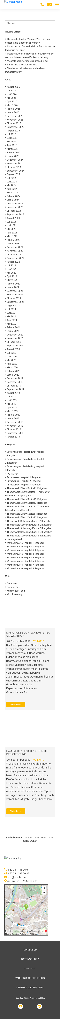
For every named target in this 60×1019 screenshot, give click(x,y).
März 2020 (12, 367)
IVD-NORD (12, 473)
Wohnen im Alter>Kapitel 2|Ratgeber (25, 546)
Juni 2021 (12, 312)
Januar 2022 (13, 287)
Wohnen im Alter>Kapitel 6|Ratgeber (25, 561)
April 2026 (12, 101)
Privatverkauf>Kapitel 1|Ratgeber (24, 477)
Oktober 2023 (14, 210)
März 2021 (12, 323)
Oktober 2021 (14, 298)
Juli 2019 (11, 396)
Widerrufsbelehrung (30, 978)
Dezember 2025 (15, 116)
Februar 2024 (13, 196)
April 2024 (12, 189)
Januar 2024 (13, 199)
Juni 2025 (12, 138)
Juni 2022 (12, 269)
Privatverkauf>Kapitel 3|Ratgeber (24, 484)
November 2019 (15, 382)
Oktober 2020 (14, 342)
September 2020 (15, 345)
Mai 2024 (11, 185)
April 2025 (12, 145)
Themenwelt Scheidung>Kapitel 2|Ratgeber (29, 524)
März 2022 (12, 280)
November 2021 (15, 294)
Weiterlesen (15, 704)
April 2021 (12, 320)
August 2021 (13, 305)
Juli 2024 (11, 178)
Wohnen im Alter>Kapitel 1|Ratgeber (25, 543)
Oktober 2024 (14, 167)
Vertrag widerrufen (30, 987)
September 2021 (15, 302)
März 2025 (12, 148)
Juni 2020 (12, 356)
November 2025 (15, 119)
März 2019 (12, 411)
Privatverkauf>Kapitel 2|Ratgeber (24, 481)
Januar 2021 (13, 331)
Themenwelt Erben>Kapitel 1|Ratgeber (27, 488)
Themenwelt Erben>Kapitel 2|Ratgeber (27, 499)
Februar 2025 (13, 152)
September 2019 (15, 389)
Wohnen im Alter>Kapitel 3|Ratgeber (25, 550)
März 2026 (12, 105)
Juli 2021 (11, 309)
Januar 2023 (13, 243)
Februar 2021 (13, 327)
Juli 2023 (11, 221)
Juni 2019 (12, 400)
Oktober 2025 (14, 123)
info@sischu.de (16, 877)
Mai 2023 (11, 229)
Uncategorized (14, 539)
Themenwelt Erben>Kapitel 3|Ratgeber (27, 502)
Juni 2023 (12, 225)
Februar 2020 (13, 371)
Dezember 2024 (15, 159)
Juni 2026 (12, 94)
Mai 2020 (11, 360)
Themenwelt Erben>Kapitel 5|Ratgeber (27, 517)
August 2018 (13, 436)
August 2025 (13, 130)
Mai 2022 (11, 272)
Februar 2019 (13, 414)
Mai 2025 (11, 141)
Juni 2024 (12, 181)
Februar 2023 (13, 240)
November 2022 (15, 251)
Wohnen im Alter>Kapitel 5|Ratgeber (25, 557)
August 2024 (13, 174)
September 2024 (15, 170)
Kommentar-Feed (16, 590)
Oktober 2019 (14, 385)
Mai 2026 (11, 97)
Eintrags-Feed (14, 587)
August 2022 (13, 261)
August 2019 (13, 393)
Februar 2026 (13, 108)
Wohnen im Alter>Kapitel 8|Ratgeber (25, 568)
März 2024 (12, 192)
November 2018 (15, 425)
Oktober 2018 (14, 429)
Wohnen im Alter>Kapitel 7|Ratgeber (25, 564)
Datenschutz (30, 959)
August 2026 (13, 87)
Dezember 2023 (15, 203)
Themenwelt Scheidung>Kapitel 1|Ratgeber (29, 521)
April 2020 (12, 363)
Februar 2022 (13, 283)
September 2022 (15, 258)
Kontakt (30, 968)
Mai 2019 (11, 404)
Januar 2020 (13, 374)
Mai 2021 (11, 316)
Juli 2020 (11, 353)
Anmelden (12, 583)
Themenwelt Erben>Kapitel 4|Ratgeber (27, 513)
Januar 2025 (13, 156)
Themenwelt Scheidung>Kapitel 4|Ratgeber (29, 532)
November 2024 (15, 163)
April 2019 (12, 407)
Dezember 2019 (15, 378)
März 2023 (12, 236)
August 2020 (13, 349)
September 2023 (15, 214)
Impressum (30, 949)
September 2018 (15, 433)
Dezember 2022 (15, 247)
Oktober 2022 (14, 254)
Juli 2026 (11, 90)
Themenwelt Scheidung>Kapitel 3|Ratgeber (29, 528)
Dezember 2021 (15, 291)
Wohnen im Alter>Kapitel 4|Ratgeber (25, 553)
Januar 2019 (13, 418)
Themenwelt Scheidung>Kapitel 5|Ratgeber (29, 535)
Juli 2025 (11, 134)
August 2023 (13, 218)
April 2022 (12, 276)
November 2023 (15, 207)
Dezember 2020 (15, 334)
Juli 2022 (11, 265)
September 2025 (15, 127)
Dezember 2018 (15, 422)
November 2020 (15, 338)
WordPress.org (14, 594)
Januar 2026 (13, 112)
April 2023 (12, 232)
